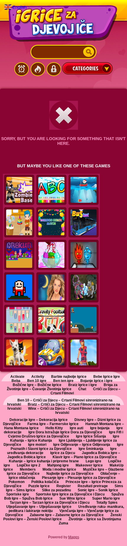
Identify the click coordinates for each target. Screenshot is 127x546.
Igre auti (76, 428)
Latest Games (21, 69)
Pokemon (17, 482)
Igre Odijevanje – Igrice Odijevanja (81, 445)
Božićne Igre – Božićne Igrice (37, 385)
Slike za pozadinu (56, 490)
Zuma (63, 523)
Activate (17, 377)
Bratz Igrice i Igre (82, 385)
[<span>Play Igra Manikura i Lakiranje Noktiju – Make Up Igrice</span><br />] (19, 320)
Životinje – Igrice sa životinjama (95, 519)
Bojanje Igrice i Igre (96, 381)
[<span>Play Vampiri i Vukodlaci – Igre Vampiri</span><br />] (83, 287)
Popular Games (37, 69)
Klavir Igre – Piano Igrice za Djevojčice (85, 457)
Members (28, 469)
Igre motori (37, 445)
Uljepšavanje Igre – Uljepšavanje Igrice (38, 507)
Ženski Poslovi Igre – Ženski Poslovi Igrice (62, 517)
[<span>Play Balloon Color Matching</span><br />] (51, 222)
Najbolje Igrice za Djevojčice (70, 474)
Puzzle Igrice (39, 486)
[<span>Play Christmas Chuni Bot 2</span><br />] (83, 320)
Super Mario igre (106, 498)
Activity (37, 377)
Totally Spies (107, 502)
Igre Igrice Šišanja (91, 436)
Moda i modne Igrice (59, 469)
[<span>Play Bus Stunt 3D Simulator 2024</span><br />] (83, 222)
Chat (82, 389)
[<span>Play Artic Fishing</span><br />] (83, 190)
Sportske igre (17, 494)
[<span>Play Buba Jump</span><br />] (19, 287)
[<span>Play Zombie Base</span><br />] (19, 190)
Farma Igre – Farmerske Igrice (53, 424)
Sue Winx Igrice (72, 498)
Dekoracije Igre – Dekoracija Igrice (38, 420)
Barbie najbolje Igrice (69, 377)
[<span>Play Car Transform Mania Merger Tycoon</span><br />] (51, 352)
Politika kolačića (45, 482)
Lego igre (93, 461)
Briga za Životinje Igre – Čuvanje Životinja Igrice (62, 387)
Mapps (73, 537)
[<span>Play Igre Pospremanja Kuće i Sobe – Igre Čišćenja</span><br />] (19, 222)
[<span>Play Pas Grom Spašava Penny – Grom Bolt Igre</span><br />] (19, 352)
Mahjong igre (58, 465)
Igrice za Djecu (62, 453)
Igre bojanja (100, 428)
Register (63, 486)
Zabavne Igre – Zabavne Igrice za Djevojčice (67, 515)
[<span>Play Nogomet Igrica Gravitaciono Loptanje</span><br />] (51, 320)
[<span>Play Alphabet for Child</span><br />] (51, 190)
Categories (87, 68)
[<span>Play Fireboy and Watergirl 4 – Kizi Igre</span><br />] (83, 255)
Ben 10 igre (36, 381)
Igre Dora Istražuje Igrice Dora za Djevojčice (65, 432)
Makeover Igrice (89, 465)
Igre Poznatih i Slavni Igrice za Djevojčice (67, 447)
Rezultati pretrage (93, 486)
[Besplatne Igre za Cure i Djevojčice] (63, 23)
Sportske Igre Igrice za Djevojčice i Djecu (70, 494)
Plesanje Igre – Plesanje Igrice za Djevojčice (79, 478)
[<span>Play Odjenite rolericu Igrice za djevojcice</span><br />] (83, 352)
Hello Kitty (54, 428)
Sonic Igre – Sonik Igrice (98, 490)
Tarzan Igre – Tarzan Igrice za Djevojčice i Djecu (49, 502)
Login (53, 69)
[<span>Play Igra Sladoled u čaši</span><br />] (51, 255)
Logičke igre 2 (28, 465)
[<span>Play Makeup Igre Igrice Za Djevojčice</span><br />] (51, 287)
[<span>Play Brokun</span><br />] (19, 255)
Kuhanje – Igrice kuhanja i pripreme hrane (44, 461)
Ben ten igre (63, 381)
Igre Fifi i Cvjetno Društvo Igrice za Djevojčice (65, 434)
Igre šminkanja (91, 449)
